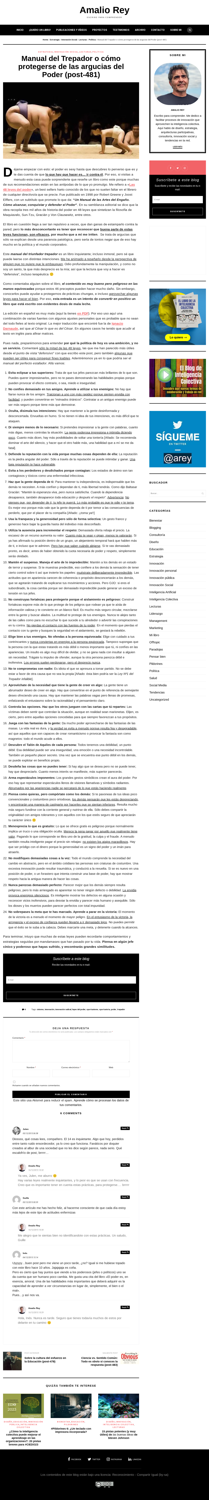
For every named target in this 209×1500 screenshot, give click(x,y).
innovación (49, 1009)
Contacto (158, 29)
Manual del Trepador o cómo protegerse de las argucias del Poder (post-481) (71, 66)
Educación (20, 1422)
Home (45, 40)
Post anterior (31, 1353)
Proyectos (99, 29)
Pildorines (71, 1425)
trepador (121, 1009)
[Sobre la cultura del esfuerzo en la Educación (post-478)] (12, 1362)
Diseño (8, 1422)
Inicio (20, 29)
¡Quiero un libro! (40, 29)
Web (111, 1067)
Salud (153, 678)
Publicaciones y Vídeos (71, 29)
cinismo (40, 1009)
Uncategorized (159, 699)
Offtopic (154, 642)
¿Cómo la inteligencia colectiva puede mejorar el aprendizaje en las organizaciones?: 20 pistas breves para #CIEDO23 (23, 1438)
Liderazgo (156, 613)
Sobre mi (175, 29)
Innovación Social (69, 40)
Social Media (158, 685)
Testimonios (121, 29)
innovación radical (63, 1009)
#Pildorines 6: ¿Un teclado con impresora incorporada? (71, 1430)
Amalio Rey (104, 10)
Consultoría (157, 535)
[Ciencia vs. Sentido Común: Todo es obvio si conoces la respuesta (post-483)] (129, 1359)
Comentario (18, 1038)
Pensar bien (157, 656)
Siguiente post (110, 1353)
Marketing (156, 628)
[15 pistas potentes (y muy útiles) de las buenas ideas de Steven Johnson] (118, 1417)
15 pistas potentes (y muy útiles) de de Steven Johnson (118, 1435)
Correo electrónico (71, 1067)
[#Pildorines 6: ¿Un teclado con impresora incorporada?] (71, 1417)
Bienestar (63, 1422)
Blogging (155, 527)
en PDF (82, 313)
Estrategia (54, 40)
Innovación (123, 1422)
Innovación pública (161, 577)
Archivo (140, 29)
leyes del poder (79, 1009)
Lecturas (83, 40)
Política (92, 40)
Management (158, 620)
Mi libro (154, 635)
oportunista (104, 1009)
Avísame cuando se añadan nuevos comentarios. (36, 1085)
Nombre (31, 1067)
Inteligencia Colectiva (118, 1425)
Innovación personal (163, 570)
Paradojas (156, 649)
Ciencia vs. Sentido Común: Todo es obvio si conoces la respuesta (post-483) (99, 1361)
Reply (124, 1128)
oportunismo (92, 1009)
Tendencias (157, 692)
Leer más (177, 147)
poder (113, 1009)
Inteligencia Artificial (162, 592)
